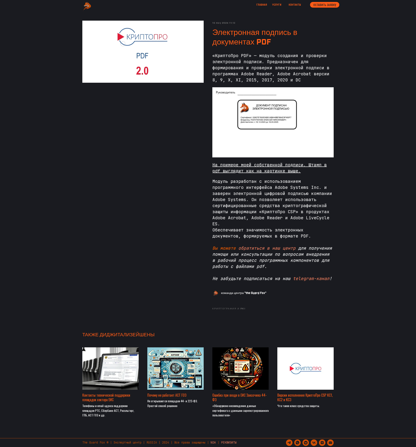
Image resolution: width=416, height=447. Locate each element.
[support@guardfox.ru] (330, 442)
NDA (213, 442)
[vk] (314, 442)
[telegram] (289, 442)
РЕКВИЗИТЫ (229, 442)
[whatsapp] (297, 442)
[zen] (322, 442)
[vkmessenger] (305, 442)
